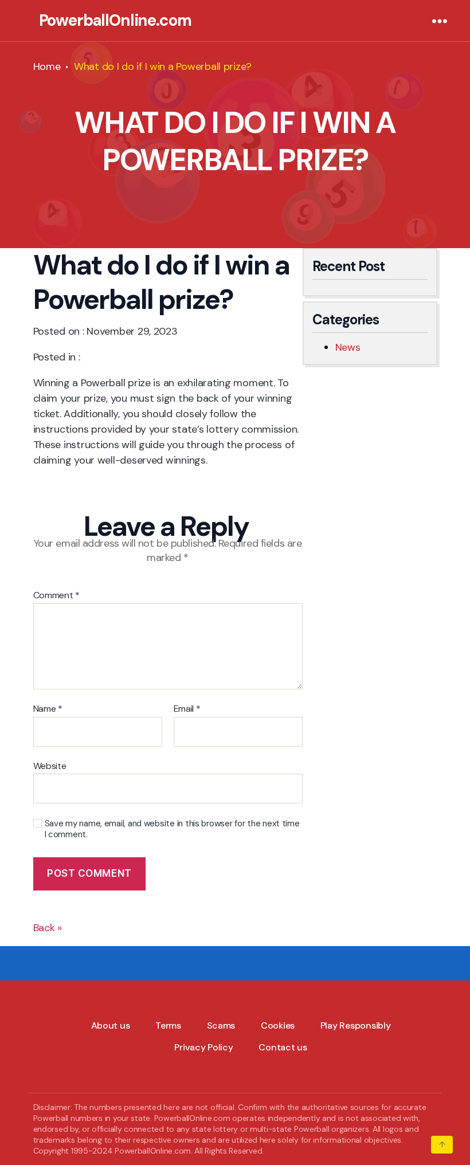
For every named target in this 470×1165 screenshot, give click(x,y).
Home (47, 66)
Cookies (278, 1025)
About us (110, 1025)
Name (47, 709)
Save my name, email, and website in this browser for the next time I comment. (172, 829)
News (348, 347)
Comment (56, 595)
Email (187, 709)
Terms (168, 1025)
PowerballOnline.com (115, 21)
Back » (47, 928)
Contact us (282, 1047)
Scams (221, 1025)
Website (49, 765)
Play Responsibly (355, 1025)
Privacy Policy (203, 1047)
